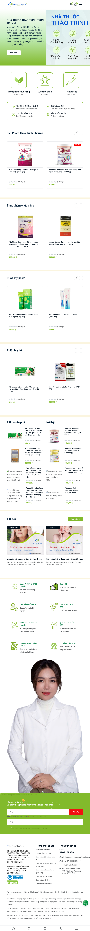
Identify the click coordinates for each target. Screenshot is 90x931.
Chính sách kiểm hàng (44, 884)
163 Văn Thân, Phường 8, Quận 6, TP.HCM (71, 872)
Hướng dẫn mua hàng (43, 853)
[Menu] (80, 4)
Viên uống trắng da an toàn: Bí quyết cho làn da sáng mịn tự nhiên (35, 559)
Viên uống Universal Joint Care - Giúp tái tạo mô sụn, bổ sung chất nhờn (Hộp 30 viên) (34, 451)
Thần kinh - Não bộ (73, 899)
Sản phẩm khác (12, 915)
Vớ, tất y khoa (24, 915)
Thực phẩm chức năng (19, 91)
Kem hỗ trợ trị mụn (50, 902)
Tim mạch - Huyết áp (65, 902)
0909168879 (66, 852)
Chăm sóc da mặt (73, 908)
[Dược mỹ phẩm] (45, 80)
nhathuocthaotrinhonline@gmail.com (76, 857)
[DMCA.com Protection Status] (12, 882)
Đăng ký (76, 812)
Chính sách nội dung (43, 880)
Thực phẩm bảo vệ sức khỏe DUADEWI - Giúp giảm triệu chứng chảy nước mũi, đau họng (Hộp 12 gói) (34, 492)
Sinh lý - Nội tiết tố (61, 892)
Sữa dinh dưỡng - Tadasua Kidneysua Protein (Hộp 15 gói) (23, 171)
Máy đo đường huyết (31, 918)
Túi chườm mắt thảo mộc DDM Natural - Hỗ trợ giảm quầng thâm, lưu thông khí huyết (24, 389)
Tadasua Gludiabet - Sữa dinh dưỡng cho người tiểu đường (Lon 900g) (65, 171)
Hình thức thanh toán (43, 850)
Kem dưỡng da (50, 908)
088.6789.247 (75, 861)
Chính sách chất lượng (44, 876)
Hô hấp (18, 899)
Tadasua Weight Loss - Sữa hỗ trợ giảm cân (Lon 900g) (73, 450)
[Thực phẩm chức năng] (19, 80)
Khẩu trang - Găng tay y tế (69, 915)
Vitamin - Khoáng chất (31, 892)
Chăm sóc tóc (61, 908)
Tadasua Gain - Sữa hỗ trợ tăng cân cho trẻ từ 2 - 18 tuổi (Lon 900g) (74, 470)
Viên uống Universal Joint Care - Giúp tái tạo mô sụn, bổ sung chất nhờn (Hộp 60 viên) (33, 472)
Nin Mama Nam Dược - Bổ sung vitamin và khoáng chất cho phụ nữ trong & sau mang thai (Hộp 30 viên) (24, 244)
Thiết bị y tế (71, 91)
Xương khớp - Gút (37, 902)
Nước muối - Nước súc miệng (49, 915)
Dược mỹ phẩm (45, 91)
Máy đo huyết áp (45, 918)
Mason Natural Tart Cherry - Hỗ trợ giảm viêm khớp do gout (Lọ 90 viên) (64, 243)
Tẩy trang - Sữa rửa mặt (57, 899)
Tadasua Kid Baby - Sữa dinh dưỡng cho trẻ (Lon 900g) (73, 490)
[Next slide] (81, 133)
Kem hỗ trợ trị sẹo (13, 902)
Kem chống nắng (13, 908)
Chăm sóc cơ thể (26, 908)
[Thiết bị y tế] (71, 80)
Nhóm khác (11, 899)
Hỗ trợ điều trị (25, 902)
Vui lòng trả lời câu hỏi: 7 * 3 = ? (17, 817)
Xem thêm (13, 53)
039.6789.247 (74, 865)
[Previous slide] (76, 133)
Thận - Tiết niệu (27, 899)
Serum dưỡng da (13, 911)
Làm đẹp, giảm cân (47, 892)
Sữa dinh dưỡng (74, 892)
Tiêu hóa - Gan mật (41, 899)
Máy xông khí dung (16, 918)
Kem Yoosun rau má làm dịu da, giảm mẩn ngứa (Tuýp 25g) (23, 316)
